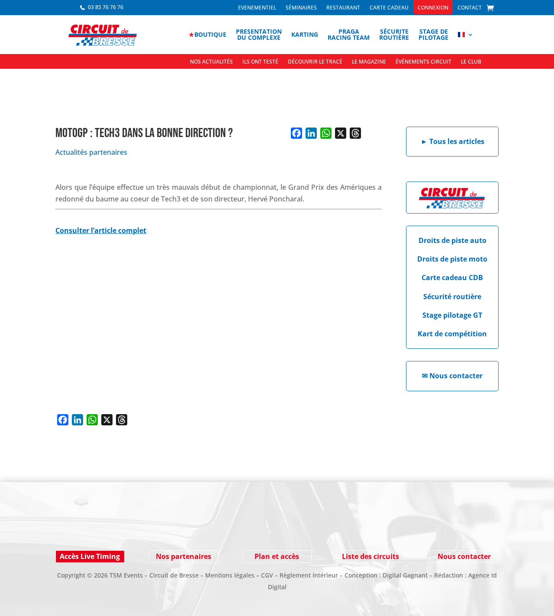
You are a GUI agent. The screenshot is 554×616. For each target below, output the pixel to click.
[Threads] (355, 133)
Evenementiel (257, 8)
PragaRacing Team (349, 34)
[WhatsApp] (326, 133)
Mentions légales (229, 575)
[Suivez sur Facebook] (78, 527)
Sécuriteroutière (394, 34)
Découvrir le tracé (315, 62)
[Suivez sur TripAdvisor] (164, 527)
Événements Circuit (423, 62)
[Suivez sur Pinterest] (130, 527)
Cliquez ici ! (433, 527)
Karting (304, 34)
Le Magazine (369, 62)
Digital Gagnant (405, 575)
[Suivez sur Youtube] (112, 527)
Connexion (433, 8)
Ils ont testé (260, 62)
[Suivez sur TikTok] (147, 527)
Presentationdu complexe (259, 34)
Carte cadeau (389, 8)
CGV (267, 575)
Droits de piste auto (452, 240)
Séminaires (301, 8)
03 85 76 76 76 (105, 7)
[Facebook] (296, 133)
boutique (207, 34)
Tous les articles (452, 141)
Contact (469, 8)
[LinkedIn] (311, 133)
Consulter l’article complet (100, 230)
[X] (340, 133)
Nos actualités (211, 62)
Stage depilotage (433, 34)
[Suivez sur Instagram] (95, 527)
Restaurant (343, 8)
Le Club (471, 62)
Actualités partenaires (91, 152)
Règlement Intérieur (309, 575)
